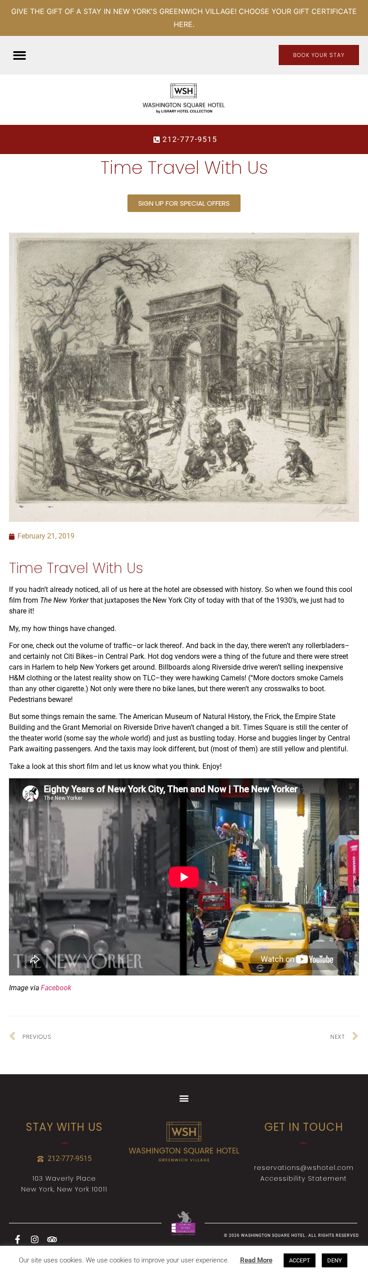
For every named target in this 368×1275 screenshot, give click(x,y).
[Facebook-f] (17, 1239)
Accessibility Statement (303, 1178)
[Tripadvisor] (51, 1239)
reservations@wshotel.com (304, 1167)
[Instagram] (34, 1239)
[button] (19, 55)
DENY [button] (334, 1260)
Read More (256, 1260)
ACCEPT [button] (299, 1260)
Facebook (56, 988)
